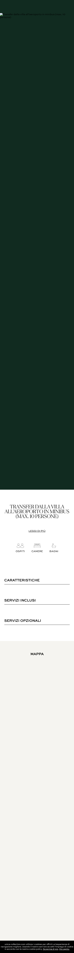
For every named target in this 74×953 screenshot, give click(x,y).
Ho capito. (64, 949)
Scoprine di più (50, 949)
